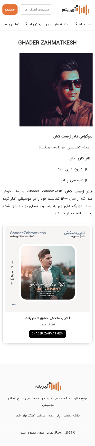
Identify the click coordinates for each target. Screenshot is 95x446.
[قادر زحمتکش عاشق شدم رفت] (47, 269)
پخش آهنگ (33, 24)
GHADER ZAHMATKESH (48, 333)
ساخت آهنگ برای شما (30, 415)
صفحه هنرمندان (57, 24)
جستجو (10, 9)
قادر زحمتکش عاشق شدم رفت (47, 318)
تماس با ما (11, 24)
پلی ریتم (54, 415)
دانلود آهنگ (82, 24)
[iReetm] (75, 9)
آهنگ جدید (47, 324)
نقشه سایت (72, 415)
